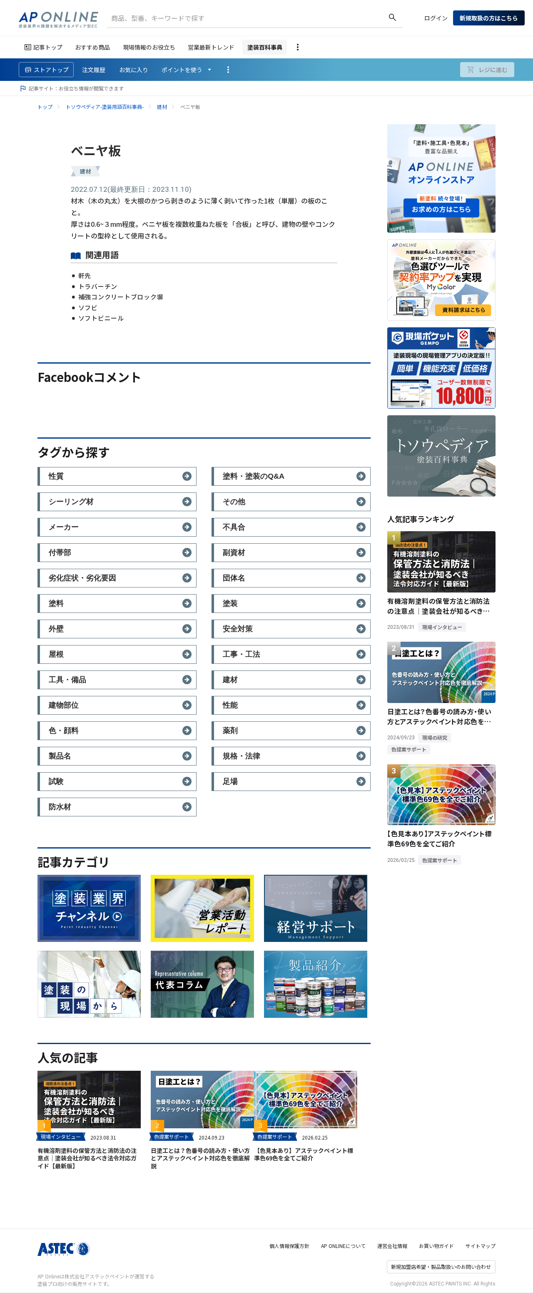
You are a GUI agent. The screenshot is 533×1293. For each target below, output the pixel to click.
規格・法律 (241, 756)
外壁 (56, 629)
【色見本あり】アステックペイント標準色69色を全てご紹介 (303, 1154)
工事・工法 (241, 654)
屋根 (56, 654)
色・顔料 (64, 730)
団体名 (234, 578)
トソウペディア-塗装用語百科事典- (105, 106)
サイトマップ (481, 1245)
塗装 (230, 603)
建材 (162, 106)
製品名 (60, 756)
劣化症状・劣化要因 (82, 578)
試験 (56, 781)
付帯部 (60, 552)
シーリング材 (71, 501)
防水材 (60, 807)
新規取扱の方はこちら (489, 18)
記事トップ (47, 47)
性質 (56, 476)
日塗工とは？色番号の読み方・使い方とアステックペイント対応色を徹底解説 (200, 1158)
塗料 (56, 603)
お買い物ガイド (436, 1245)
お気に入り (133, 69)
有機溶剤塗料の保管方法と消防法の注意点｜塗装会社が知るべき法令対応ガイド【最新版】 (87, 1158)
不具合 (234, 527)
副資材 (234, 552)
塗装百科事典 (264, 47)
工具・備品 (67, 679)
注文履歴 (93, 69)
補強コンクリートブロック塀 (120, 296)
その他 (234, 501)
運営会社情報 (392, 1245)
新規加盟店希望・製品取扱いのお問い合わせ (441, 1266)
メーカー (64, 527)
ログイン (436, 18)
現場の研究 (434, 737)
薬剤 (230, 730)
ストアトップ (51, 69)
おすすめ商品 (92, 47)
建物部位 (64, 705)
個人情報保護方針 (289, 1245)
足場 (230, 781)
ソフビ (88, 307)
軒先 (84, 275)
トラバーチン (97, 286)
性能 (230, 705)
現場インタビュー (61, 1136)
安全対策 (238, 629)
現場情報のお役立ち (149, 47)
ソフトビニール (101, 318)
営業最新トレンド (211, 47)
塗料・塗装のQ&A (253, 476)
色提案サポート (171, 1136)
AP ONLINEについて (343, 1245)
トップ (44, 106)
